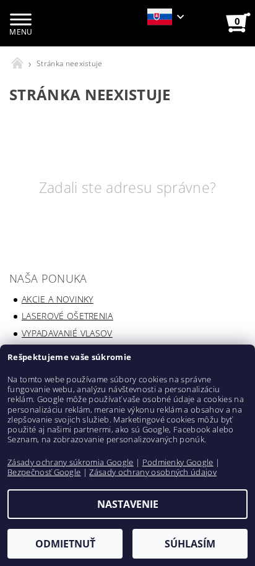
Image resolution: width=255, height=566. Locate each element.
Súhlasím (190, 544)
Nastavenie (127, 504)
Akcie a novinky (57, 299)
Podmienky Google (178, 462)
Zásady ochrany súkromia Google (70, 462)
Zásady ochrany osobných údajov (153, 472)
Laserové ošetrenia (67, 316)
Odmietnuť (65, 544)
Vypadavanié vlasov (67, 333)
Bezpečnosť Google (43, 472)
